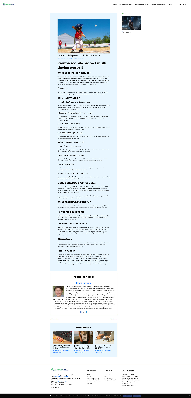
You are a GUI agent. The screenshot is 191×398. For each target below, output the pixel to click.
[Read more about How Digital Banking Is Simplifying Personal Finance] (104, 337)
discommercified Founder (93, 380)
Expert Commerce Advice (128, 385)
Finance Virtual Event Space (94, 381)
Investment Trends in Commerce (130, 380)
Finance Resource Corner (93, 378)
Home (88, 374)
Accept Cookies (128, 395)
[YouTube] (56, 387)
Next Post (114, 319)
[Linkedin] (86, 312)
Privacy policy (137, 395)
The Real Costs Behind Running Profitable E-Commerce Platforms (82, 347)
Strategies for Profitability (128, 374)
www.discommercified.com (62, 376)
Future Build (107, 376)
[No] (189, 396)
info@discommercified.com (61, 381)
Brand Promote (108, 378)
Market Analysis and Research (130, 378)
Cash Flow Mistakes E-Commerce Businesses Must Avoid (62, 347)
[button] (182, 4)
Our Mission (90, 376)
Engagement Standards (110, 380)
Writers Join (107, 374)
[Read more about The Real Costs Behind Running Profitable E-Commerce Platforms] (83, 337)
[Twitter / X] (83, 312)
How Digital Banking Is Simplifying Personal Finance (103, 347)
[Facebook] (80, 312)
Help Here (89, 383)
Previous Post (54, 319)
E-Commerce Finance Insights (65, 58)
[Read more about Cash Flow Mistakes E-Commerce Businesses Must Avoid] (62, 337)
